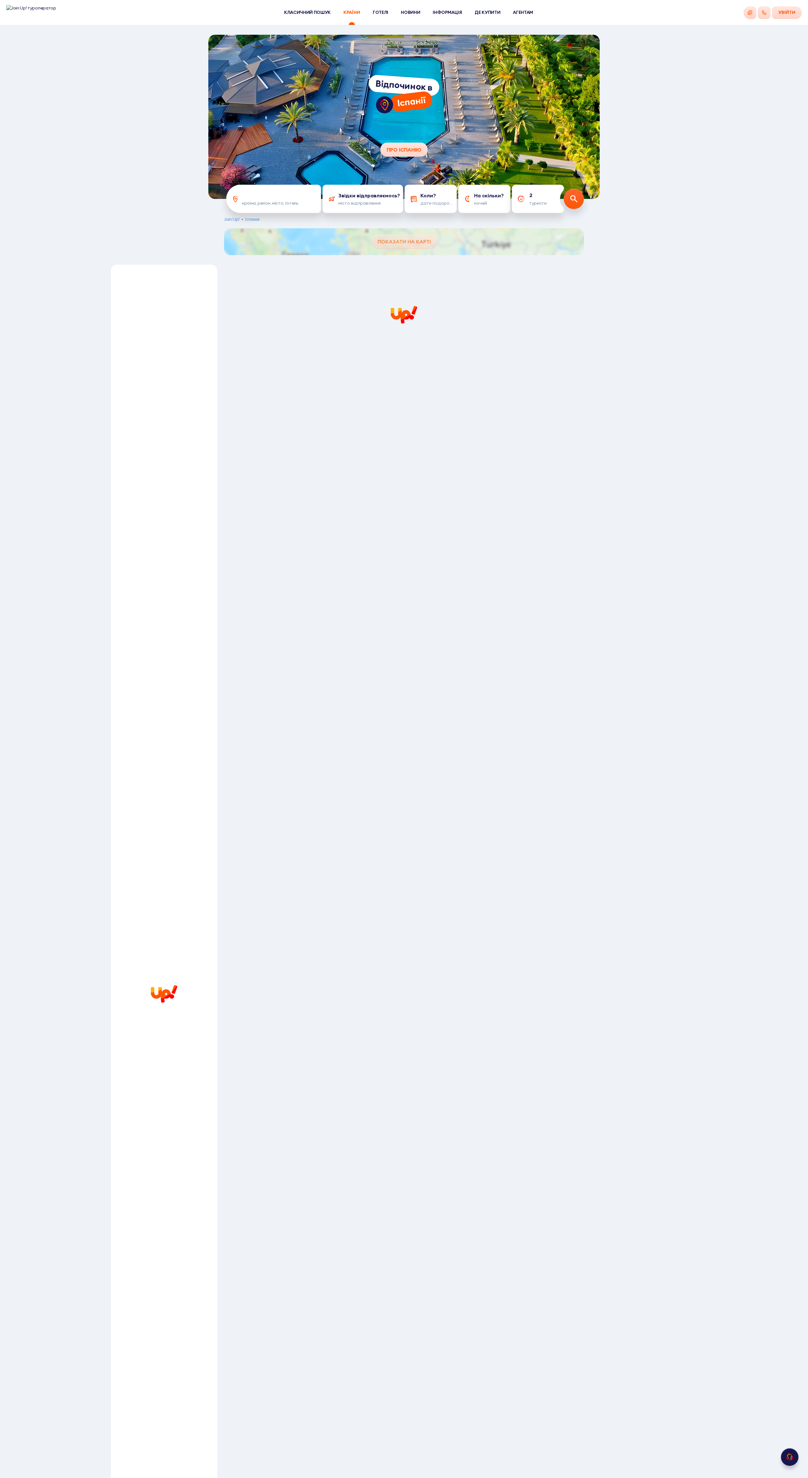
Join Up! (231, 219)
